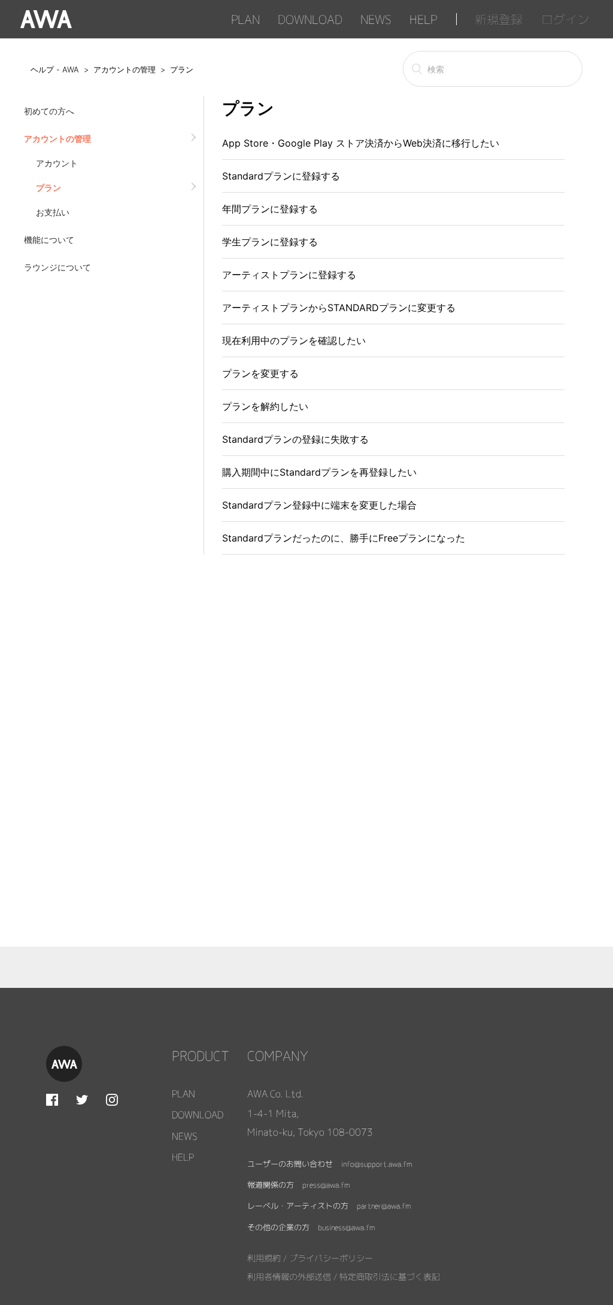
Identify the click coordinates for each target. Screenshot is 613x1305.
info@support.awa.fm (376, 1164)
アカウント (57, 163)
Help (423, 19)
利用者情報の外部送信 (289, 1276)
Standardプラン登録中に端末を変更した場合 (319, 505)
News (376, 19)
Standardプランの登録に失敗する (295, 439)
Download (310, 19)
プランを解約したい (265, 406)
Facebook (52, 1100)
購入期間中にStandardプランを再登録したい (319, 472)
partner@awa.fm (384, 1206)
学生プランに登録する (270, 242)
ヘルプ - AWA (55, 69)
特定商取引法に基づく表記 (389, 1276)
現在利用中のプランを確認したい (294, 340)
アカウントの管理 (124, 69)
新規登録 (499, 19)
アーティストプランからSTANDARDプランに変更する (339, 308)
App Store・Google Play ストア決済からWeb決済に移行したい (360, 143)
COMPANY (277, 1056)
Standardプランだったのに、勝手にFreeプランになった (343, 538)
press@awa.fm (326, 1185)
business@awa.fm (346, 1227)
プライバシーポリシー (331, 1258)
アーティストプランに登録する (289, 275)
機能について (49, 240)
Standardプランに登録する (281, 176)
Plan (245, 19)
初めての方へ (49, 111)
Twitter (82, 1100)
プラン (181, 69)
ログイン (565, 19)
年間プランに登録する (270, 209)
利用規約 (264, 1258)
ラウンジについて (57, 267)
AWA (46, 19)
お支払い (52, 212)
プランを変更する (260, 373)
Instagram (112, 1100)
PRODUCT (200, 1056)
